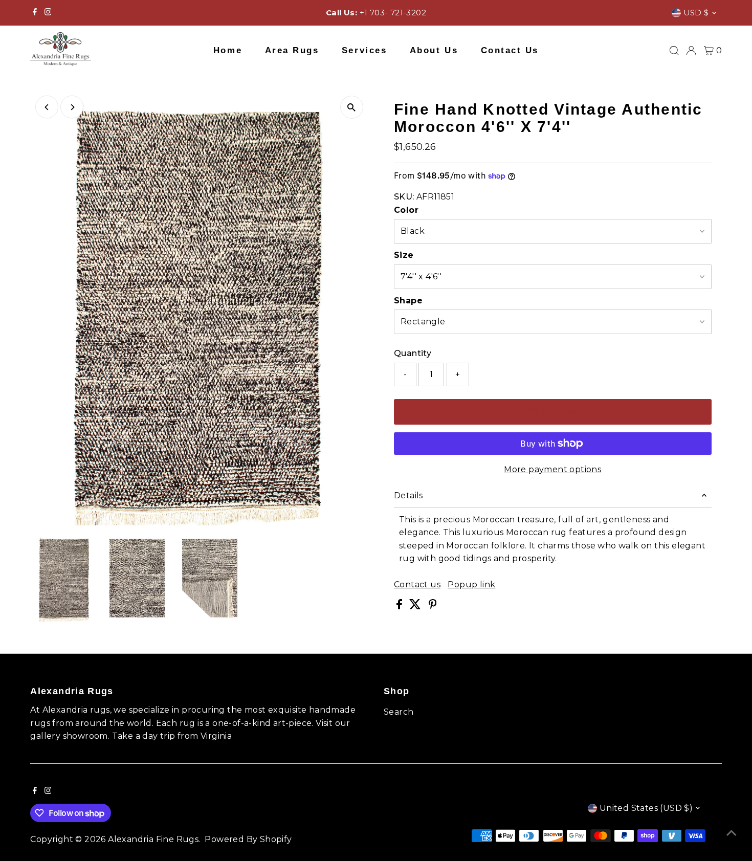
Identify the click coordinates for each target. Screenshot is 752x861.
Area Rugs (292, 50)
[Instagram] (48, 13)
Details (408, 495)
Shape (408, 300)
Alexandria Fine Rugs (153, 839)
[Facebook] (34, 13)
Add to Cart (552, 411)
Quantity (412, 353)
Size (404, 255)
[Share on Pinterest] (433, 606)
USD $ (696, 12)
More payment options (552, 469)
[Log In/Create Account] (691, 50)
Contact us (417, 585)
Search (398, 712)
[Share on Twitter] (416, 606)
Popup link (471, 585)
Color (406, 210)
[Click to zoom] (351, 107)
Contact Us (510, 50)
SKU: (404, 197)
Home (227, 50)
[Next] (71, 107)
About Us (434, 50)
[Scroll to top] (731, 833)
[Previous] (46, 107)
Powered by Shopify (248, 839)
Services (364, 50)
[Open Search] (674, 50)
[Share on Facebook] (400, 606)
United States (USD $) (646, 808)
